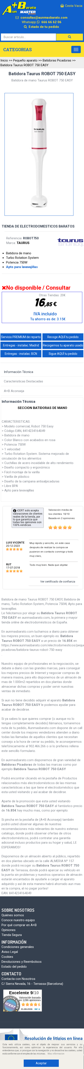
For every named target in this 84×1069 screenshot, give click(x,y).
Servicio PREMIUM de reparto (21, 337)
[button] (69, 37)
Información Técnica (18, 372)
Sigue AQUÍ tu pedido (63, 353)
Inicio (4, 60)
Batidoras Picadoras (57, 60)
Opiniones (9, 930)
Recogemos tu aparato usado (63, 345)
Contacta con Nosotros (18, 979)
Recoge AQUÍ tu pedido (63, 337)
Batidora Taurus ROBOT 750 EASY (24, 65)
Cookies (7, 957)
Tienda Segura (12, 935)
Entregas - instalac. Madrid (21, 345)
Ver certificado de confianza (57, 581)
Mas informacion (56, 1054)
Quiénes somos (13, 915)
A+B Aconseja (14, 391)
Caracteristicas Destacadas (23, 381)
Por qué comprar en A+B (19, 925)
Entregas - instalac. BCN (21, 353)
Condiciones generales (18, 947)
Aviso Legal (10, 952)
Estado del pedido (14, 967)
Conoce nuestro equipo (18, 920)
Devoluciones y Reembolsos (22, 962)
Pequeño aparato (25, 60)
